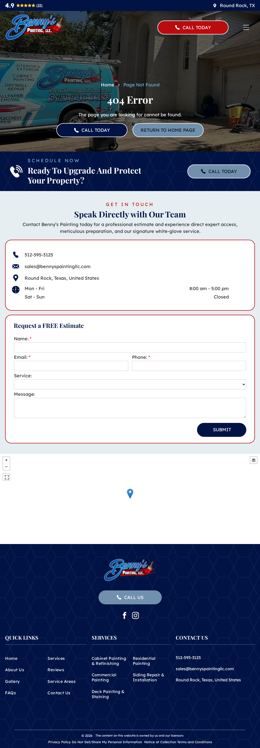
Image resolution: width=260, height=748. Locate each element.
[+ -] (130, 499)
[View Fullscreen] (6, 477)
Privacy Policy (59, 742)
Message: (24, 394)
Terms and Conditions (194, 742)
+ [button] (6, 460)
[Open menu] (246, 27)
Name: (21, 339)
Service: (23, 376)
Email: (20, 357)
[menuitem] (24, 658)
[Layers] (253, 460)
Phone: (139, 357)
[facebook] (125, 616)
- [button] (6, 466)
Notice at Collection (160, 742)
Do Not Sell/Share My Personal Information (107, 742)
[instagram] (136, 616)
